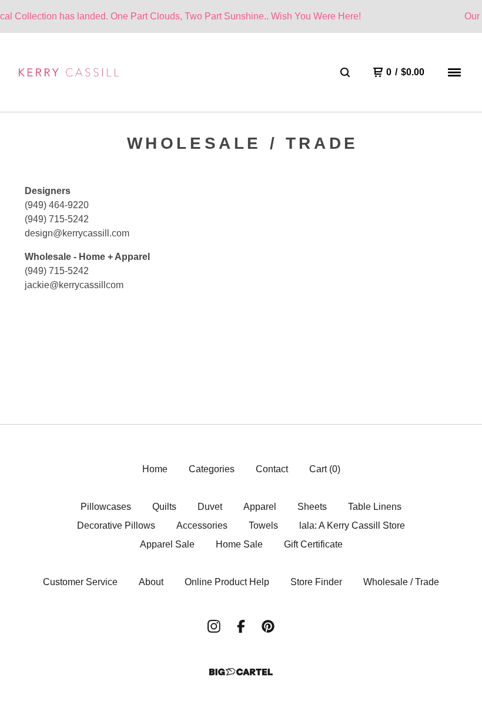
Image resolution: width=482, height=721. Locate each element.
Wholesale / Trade (401, 582)
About (151, 582)
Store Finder (316, 582)
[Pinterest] (268, 626)
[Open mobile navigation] (454, 72)
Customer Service (80, 582)
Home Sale (239, 544)
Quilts (164, 507)
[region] (241, 16)
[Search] (345, 72)
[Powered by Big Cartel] (241, 671)
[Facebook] (241, 626)
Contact (272, 469)
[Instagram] (214, 626)
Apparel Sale (167, 544)
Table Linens (374, 507)
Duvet (210, 507)
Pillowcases (106, 507)
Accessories (201, 525)
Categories (212, 469)
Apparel (259, 507)
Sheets (312, 507)
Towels (263, 525)
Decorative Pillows (116, 525)
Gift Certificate (313, 544)
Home (155, 469)
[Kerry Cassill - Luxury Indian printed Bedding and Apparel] (69, 72)
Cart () (324, 469)
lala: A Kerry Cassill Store (352, 525)
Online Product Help (227, 582)
